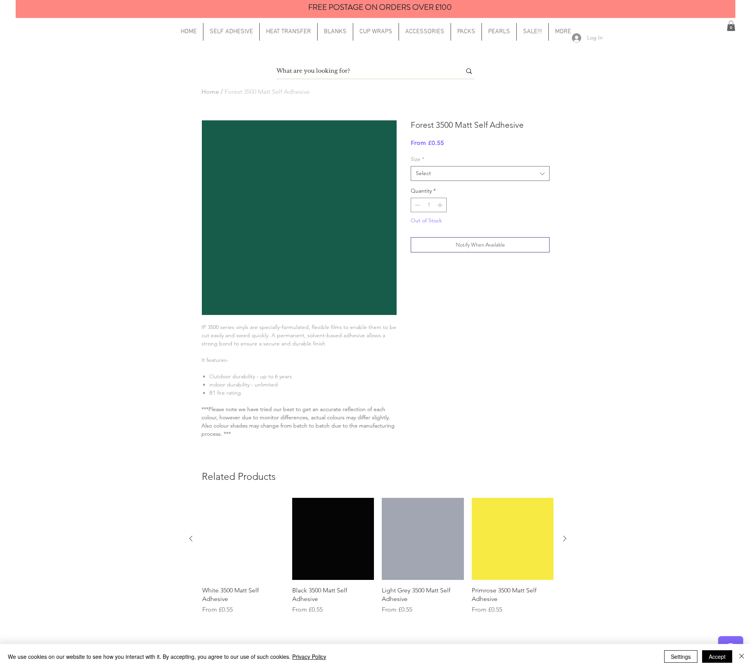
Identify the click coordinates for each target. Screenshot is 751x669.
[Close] (741, 656)
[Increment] (441, 205)
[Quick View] (243, 539)
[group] (378, 556)
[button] (563, 32)
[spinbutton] (429, 205)
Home (210, 91)
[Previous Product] (191, 538)
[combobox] (480, 173)
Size (417, 159)
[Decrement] (417, 205)
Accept (717, 656)
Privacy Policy (309, 656)
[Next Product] (565, 538)
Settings (681, 656)
